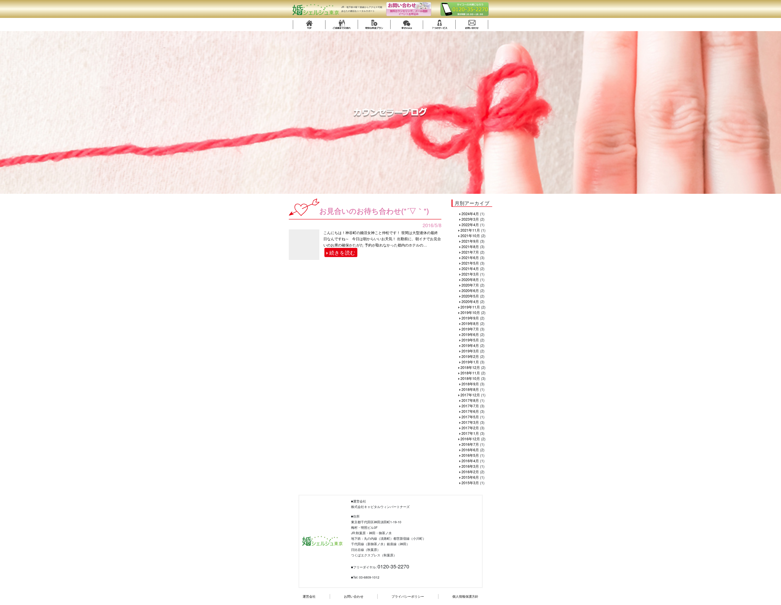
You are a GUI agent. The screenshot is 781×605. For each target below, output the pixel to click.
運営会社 (309, 596)
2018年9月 (470, 383)
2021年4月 (470, 268)
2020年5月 (470, 296)
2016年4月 (470, 460)
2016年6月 (470, 449)
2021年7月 (470, 252)
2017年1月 (470, 433)
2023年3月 (470, 219)
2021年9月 (470, 241)
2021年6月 (470, 257)
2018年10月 (470, 378)
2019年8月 (470, 323)
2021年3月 (470, 274)
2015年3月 (470, 482)
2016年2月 (470, 471)
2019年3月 (470, 350)
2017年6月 (470, 411)
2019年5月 (470, 339)
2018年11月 (470, 372)
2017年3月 (470, 422)
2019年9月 (470, 317)
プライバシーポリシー (408, 596)
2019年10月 (470, 312)
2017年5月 (470, 416)
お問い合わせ (353, 596)
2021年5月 (470, 263)
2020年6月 (470, 290)
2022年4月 (470, 224)
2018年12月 (470, 367)
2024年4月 (470, 213)
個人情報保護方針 (465, 596)
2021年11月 (470, 230)
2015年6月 (470, 477)
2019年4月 (470, 345)
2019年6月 (470, 334)
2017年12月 (470, 394)
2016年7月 (470, 444)
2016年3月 (470, 466)
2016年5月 (470, 455)
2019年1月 (470, 361)
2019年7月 (470, 328)
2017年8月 (470, 400)
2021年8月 (470, 246)
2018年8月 (470, 389)
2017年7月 (470, 405)
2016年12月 (470, 438)
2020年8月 (470, 279)
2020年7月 (470, 285)
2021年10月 (470, 235)
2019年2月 (470, 356)
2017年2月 (470, 427)
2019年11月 (470, 307)
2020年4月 (470, 301)
